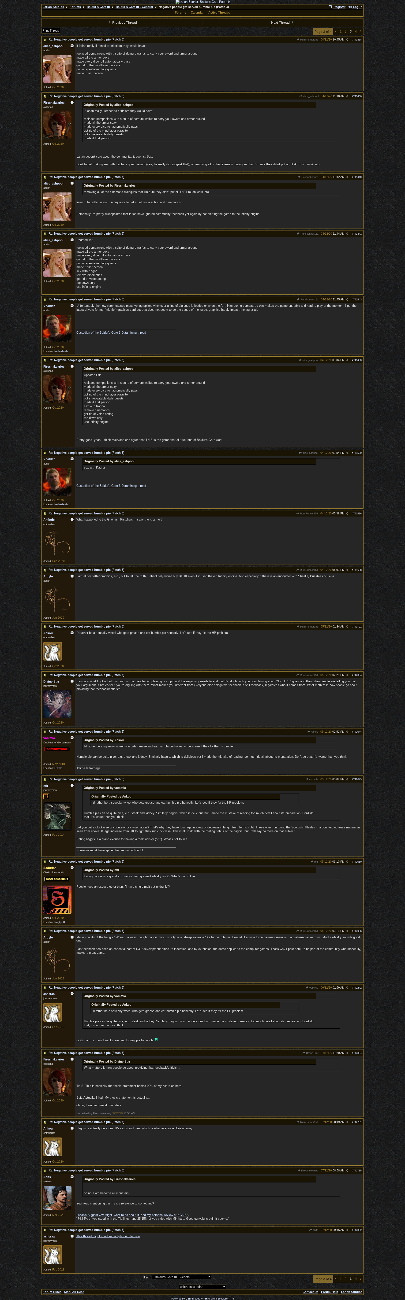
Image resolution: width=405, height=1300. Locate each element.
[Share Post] (347, 39)
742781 (357, 1122)
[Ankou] (52, 659)
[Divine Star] (57, 717)
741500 (357, 452)
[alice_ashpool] (57, 82)
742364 (357, 1053)
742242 (357, 987)
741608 (357, 570)
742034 (357, 675)
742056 (357, 931)
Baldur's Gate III (98, 7)
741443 (357, 299)
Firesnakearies (310, 177)
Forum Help (329, 1292)
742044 (357, 731)
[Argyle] (57, 612)
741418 (357, 39)
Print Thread (50, 30)
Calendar (197, 12)
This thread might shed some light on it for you (108, 1236)
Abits (315, 1230)
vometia (313, 779)
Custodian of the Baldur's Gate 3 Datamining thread (111, 332)
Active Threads (219, 12)
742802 (357, 1230)
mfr (316, 861)
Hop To (147, 1277)
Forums (75, 7)
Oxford (58, 768)
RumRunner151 (309, 39)
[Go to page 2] (335, 31)
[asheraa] (52, 1020)
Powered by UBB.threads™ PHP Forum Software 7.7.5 (202, 1298)
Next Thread (281, 22)
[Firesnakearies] (57, 138)
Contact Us (310, 1292)
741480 (357, 360)
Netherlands (61, 351)
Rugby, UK (60, 922)
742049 (357, 779)
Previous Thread (124, 22)
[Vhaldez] (57, 341)
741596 (357, 513)
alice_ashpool (310, 96)
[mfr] (57, 829)
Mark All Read (74, 1292)
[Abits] (57, 1208)
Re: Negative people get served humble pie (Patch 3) (86, 39)
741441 (357, 233)
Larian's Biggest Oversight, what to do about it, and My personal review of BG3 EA (132, 1215)
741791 (357, 626)
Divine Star (312, 1053)
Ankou (314, 731)
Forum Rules (52, 1292)
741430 (357, 96)
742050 (357, 861)
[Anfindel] (57, 555)
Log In (357, 7)
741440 (357, 177)
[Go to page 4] (360, 31)
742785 (357, 1170)
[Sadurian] (57, 912)
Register (339, 7)
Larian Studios (53, 7)
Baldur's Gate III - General (134, 7)
